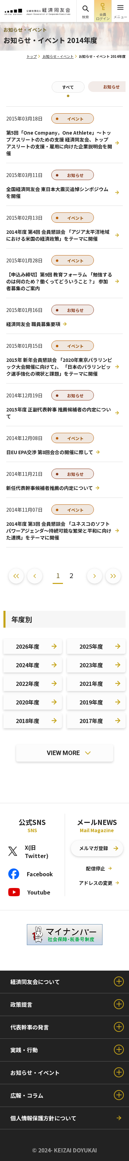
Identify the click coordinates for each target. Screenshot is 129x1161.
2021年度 (91, 683)
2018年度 (27, 721)
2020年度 (27, 702)
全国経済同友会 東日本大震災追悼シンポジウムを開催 (57, 192)
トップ (31, 56)
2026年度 (27, 646)
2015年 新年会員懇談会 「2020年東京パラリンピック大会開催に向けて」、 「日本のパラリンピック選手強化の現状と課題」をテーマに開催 (59, 366)
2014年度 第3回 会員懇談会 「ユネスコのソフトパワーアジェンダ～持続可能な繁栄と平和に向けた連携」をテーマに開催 (58, 530)
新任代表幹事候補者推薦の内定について (49, 487)
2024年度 (27, 665)
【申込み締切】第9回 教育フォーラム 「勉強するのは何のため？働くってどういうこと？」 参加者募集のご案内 (59, 281)
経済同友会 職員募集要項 (33, 324)
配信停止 (95, 868)
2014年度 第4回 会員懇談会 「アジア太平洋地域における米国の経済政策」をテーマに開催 (57, 235)
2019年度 (91, 702)
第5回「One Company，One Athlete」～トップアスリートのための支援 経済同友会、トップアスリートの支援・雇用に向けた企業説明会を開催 (59, 143)
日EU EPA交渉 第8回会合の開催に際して (49, 452)
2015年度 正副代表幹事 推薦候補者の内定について (58, 413)
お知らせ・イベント (58, 56)
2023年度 (91, 665)
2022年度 (27, 683)
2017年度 (91, 721)
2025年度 (91, 646)
